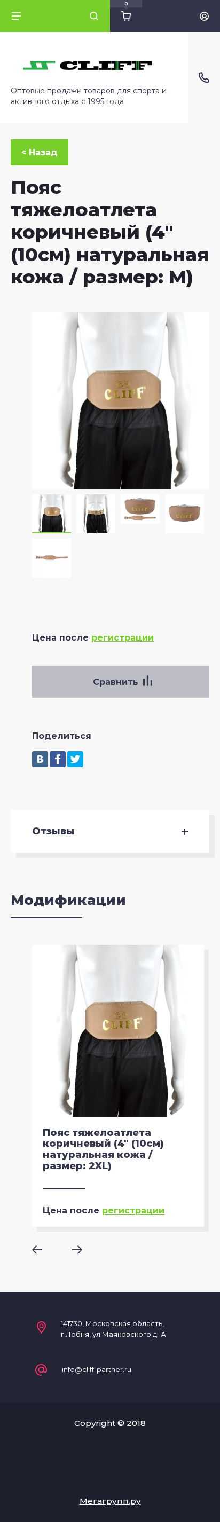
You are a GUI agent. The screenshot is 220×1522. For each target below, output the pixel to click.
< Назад (39, 152)
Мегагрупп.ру (110, 1501)
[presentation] (44, 1250)
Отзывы (53, 831)
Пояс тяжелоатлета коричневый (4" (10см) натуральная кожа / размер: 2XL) (103, 1149)
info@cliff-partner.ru (96, 1370)
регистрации (122, 638)
